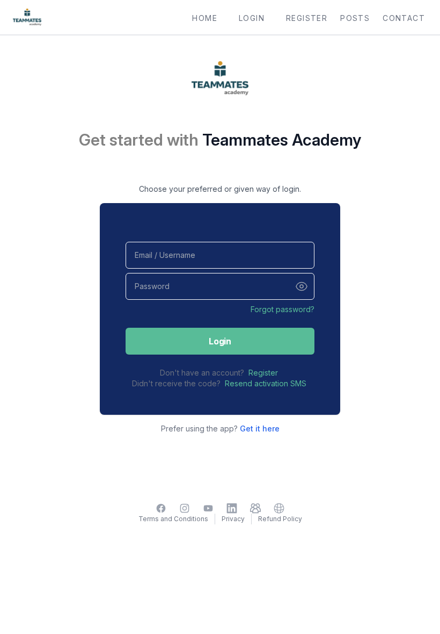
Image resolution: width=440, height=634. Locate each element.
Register (263, 372)
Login (220, 341)
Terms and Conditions (173, 519)
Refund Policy (280, 519)
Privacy (233, 519)
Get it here (260, 428)
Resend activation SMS (265, 383)
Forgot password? (282, 309)
